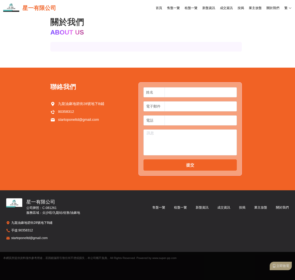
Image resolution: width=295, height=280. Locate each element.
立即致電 (282, 266)
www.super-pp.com (164, 258)
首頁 (159, 8)
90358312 (25, 230)
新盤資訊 (208, 8)
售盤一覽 (173, 8)
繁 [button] (286, 8)
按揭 (241, 8)
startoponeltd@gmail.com (29, 238)
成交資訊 (226, 8)
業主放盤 (255, 8)
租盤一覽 (191, 8)
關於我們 (273, 8)
